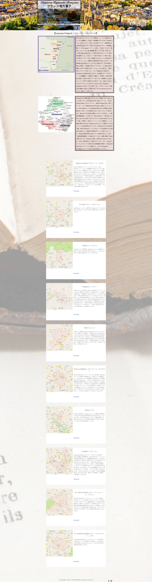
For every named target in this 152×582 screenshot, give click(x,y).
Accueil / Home (44, 11)
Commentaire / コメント (47, 18)
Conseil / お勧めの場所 (47, 16)
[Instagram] (111, 581)
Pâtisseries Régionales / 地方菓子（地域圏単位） (56, 22)
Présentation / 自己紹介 (47, 15)
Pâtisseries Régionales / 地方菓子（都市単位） (55, 24)
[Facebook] (109, 581)
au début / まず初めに (46, 13)
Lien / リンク (43, 20)
